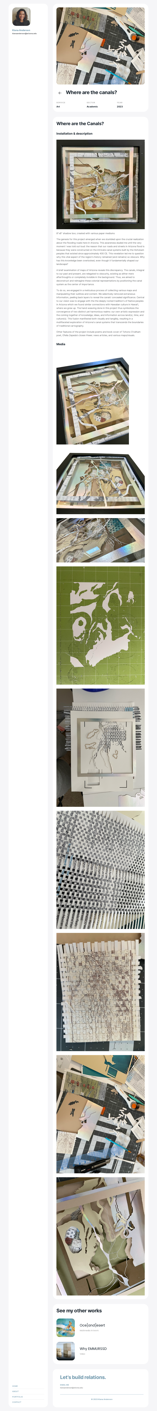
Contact (16, 1402)
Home (15, 1386)
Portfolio (17, 1397)
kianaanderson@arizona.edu (71, 1388)
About (15, 1391)
